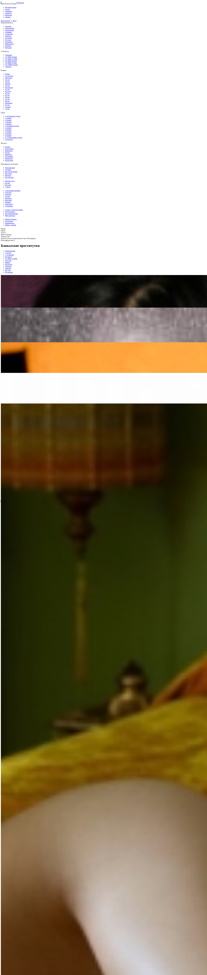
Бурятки (8, 46)
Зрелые (7, 17)
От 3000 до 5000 (11, 59)
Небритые (9, 158)
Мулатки (8, 48)
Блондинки (9, 149)
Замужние (9, 204)
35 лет (7, 89)
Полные (8, 194)
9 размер (8, 136)
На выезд (8, 257)
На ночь (8, 185)
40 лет (7, 93)
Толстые (8, 192)
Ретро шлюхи (10, 212)
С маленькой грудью (12, 116)
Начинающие (10, 168)
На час (7, 183)
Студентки (9, 76)
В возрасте (9, 87)
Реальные (8, 264)
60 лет (7, 101)
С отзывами (9, 255)
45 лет (7, 95)
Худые (7, 196)
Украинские (9, 30)
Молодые (8, 15)
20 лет (7, 82)
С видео (8, 253)
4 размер (8, 124)
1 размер (8, 118)
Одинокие (9, 206)
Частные (8, 266)
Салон (7, 9)
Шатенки (8, 155)
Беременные (9, 223)
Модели (8, 175)
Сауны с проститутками (14, 210)
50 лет (7, 97)
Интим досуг (10, 181)
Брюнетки (9, 151)
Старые (8, 107)
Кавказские (9, 44)
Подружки (9, 221)
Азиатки (8, 26)
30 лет (7, 86)
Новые (7, 262)
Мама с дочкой (10, 225)
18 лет (7, 80)
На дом (7, 270)
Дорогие (8, 13)
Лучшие (8, 170)
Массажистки (10, 216)
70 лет (7, 109)
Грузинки (8, 38)
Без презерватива (11, 214)
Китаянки (8, 42)
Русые (7, 153)
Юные (7, 74)
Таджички (9, 34)
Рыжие (7, 147)
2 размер (8, 120)
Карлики (8, 198)
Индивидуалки (10, 7)
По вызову (9, 272)
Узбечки (8, 36)
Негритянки (9, 28)
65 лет (7, 105)
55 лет (7, 99)
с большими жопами (12, 191)
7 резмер (8, 132)
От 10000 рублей (11, 65)
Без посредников (11, 172)
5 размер (8, 128)
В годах (8, 91)
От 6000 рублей (11, 61)
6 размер (8, 130)
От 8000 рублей (11, 63)
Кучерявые (9, 156)
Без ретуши (9, 177)
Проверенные (10, 251)
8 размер (8, 134)
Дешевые (8, 11)
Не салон (8, 173)
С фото (7, 187)
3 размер (8, 122)
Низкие (8, 202)
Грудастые (9, 139)
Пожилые (8, 103)
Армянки (8, 32)
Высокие (8, 200)
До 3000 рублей (11, 57)
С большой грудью (12, 126)
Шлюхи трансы (10, 219)
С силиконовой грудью (13, 137)
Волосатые (9, 160)
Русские (8, 40)
